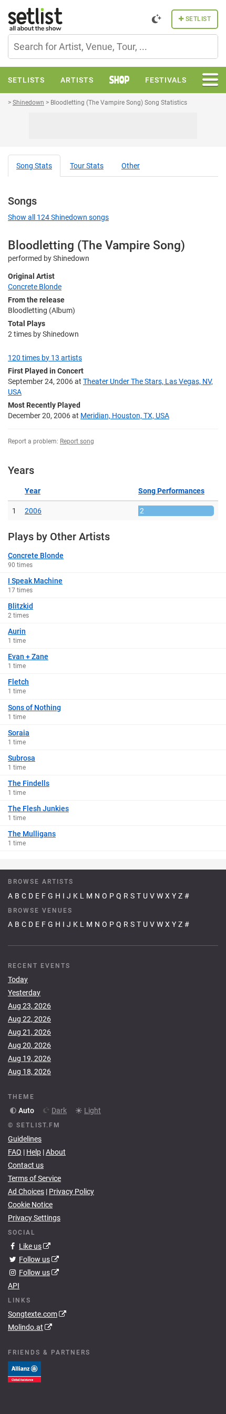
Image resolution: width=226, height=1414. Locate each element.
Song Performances (171, 491)
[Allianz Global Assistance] (24, 1371)
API (13, 1285)
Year (32, 491)
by (45, 358)
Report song (77, 441)
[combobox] (113, 46)
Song (34, 165)
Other (130, 165)
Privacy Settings (34, 1218)
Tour (87, 165)
